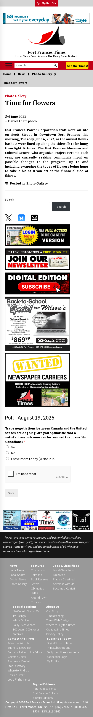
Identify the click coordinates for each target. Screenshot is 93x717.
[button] (38, 3)
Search (9, 199)
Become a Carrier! (64, 588)
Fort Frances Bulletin (45, 693)
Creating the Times (57, 629)
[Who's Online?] (63, 520)
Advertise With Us (63, 584)
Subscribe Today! (59, 638)
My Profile (49, 3)
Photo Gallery (15, 96)
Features (37, 566)
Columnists (38, 570)
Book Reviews (39, 579)
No (13, 453)
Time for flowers (30, 103)
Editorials (36, 575)
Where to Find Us (18, 670)
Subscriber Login (57, 657)
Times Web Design (57, 620)
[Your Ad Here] (81, 520)
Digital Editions (44, 684)
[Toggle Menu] (8, 65)
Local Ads (59, 575)
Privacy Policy (54, 634)
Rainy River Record (24, 625)
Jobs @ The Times (19, 679)
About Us (52, 607)
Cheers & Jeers (17, 657)
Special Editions (43, 698)
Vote (11, 493)
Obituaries (37, 588)
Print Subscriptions (58, 648)
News (13, 566)
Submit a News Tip (19, 648)
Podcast (36, 602)
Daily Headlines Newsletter (63, 652)
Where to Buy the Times (60, 625)
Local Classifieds (63, 570)
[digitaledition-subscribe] (37, 283)
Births (34, 593)
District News (18, 579)
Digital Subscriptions (59, 643)
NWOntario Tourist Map (27, 611)
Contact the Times (21, 638)
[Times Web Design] (12, 520)
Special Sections (24, 607)
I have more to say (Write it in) (33, 459)
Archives (18, 634)
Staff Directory (16, 666)
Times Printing (55, 616)
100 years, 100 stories (26, 629)
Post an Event (16, 675)
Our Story (52, 611)
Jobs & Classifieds (66, 566)
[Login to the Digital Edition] (29, 520)
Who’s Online (21, 620)
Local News (17, 570)
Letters (35, 584)
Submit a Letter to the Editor (25, 652)
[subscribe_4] (37, 259)
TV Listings (19, 616)
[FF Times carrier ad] (37, 379)
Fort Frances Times (46, 52)
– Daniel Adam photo (21, 121)
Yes (13, 447)
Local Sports (17, 575)
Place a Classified (64, 579)
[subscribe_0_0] (37, 235)
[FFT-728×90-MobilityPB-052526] (46, 18)
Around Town (39, 597)
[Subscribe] (46, 520)
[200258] (37, 323)
